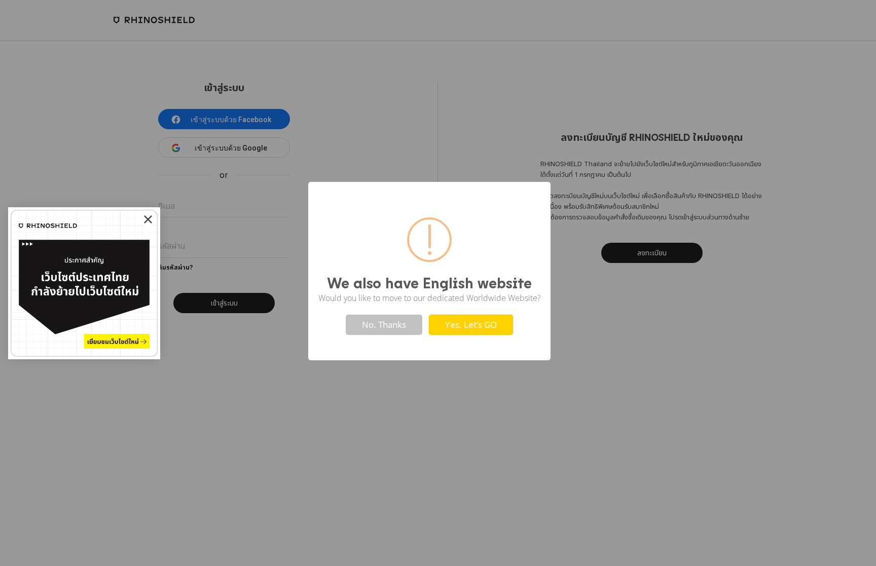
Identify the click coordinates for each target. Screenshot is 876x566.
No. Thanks (384, 324)
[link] (84, 283)
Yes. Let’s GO (471, 324)
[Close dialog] (148, 219)
